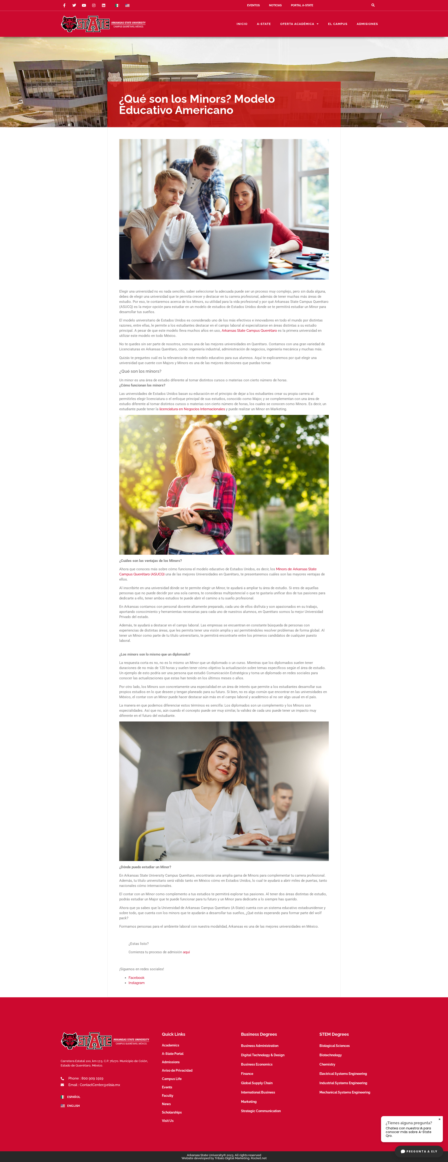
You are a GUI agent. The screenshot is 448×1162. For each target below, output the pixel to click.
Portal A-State (302, 5)
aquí (186, 952)
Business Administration (259, 1046)
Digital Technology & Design (262, 1055)
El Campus (337, 24)
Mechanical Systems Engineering (344, 1092)
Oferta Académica (297, 24)
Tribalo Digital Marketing (232, 1158)
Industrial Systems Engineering (343, 1083)
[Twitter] (74, 5)
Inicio (242, 24)
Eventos (253, 5)
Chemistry (327, 1064)
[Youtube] (84, 5)
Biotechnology (330, 1055)
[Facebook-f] (64, 5)
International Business (258, 1092)
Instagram (137, 983)
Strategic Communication (261, 1111)
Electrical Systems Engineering (343, 1074)
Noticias (275, 5)
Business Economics (257, 1064)
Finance (247, 1074)
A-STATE (264, 24)
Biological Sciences (334, 1046)
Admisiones (367, 24)
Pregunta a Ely (422, 1151)
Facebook (136, 978)
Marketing (249, 1102)
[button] (373, 5)
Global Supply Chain (257, 1083)
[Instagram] (94, 5)
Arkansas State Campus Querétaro (249, 330)
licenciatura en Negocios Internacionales (192, 409)
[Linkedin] (103, 5)
